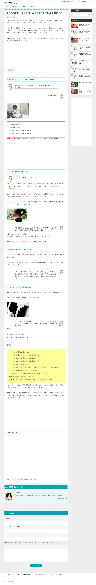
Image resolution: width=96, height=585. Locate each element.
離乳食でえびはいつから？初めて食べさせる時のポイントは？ (85, 76)
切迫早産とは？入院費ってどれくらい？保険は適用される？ (29, 242)
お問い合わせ (33, 6)
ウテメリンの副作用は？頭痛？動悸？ (19, 337)
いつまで (13, 479)
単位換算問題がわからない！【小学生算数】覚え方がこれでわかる (85, 55)
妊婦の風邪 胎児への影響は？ (17, 334)
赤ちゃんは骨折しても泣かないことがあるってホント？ (85, 68)
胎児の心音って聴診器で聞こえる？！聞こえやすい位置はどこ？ (18, 507)
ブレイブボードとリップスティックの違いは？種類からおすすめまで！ (85, 62)
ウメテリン (19, 479)
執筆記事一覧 (63, 498)
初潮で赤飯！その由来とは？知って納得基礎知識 (85, 25)
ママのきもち (11, 2)
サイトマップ (24, 6)
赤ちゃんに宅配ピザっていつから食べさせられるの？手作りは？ (85, 91)
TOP (9, 574)
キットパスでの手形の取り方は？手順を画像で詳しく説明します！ (85, 47)
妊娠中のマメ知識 (11, 17)
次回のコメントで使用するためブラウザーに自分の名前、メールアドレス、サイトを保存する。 (31, 542)
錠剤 (35, 479)
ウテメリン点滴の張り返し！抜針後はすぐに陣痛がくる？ (55, 507)
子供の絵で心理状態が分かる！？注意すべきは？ (84, 32)
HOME (6, 6)
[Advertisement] (36, 55)
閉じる (12, 70)
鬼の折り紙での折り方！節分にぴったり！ (85, 83)
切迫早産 (26, 479)
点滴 (31, 479)
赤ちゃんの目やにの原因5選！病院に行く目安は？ (84, 39)
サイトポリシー (14, 6)
